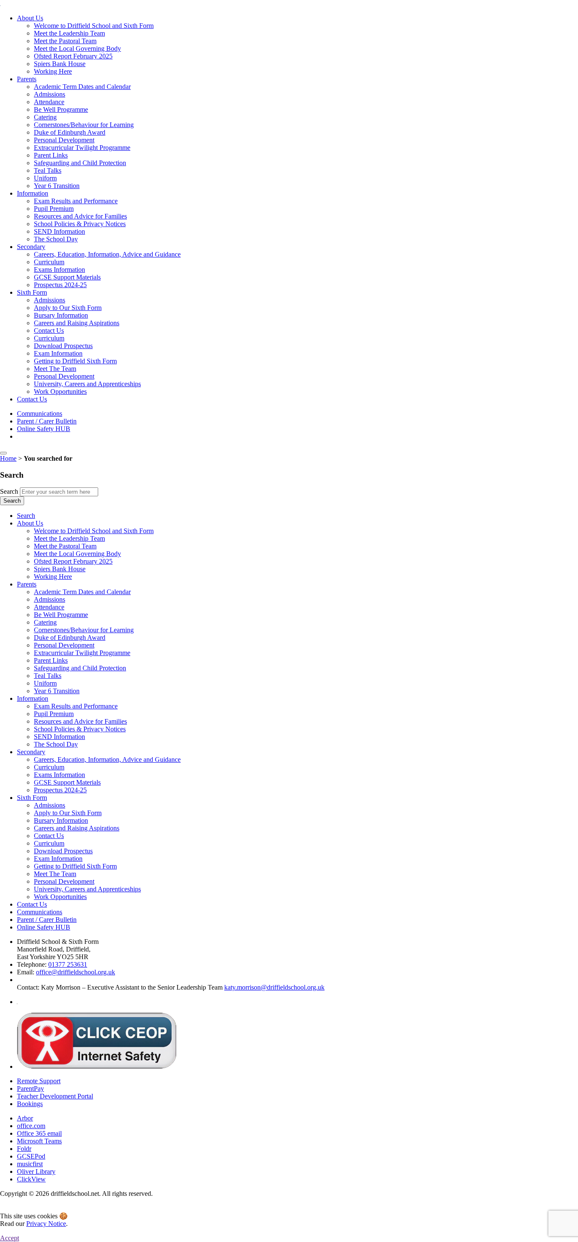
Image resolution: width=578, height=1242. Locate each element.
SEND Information (59, 231)
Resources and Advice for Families (80, 216)
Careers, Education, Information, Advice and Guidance (107, 254)
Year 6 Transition (57, 185)
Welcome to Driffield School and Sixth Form (94, 25)
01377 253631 (67, 964)
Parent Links (51, 155)
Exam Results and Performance (76, 201)
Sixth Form (32, 292)
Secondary (31, 246)
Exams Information (59, 269)
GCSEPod (31, 1156)
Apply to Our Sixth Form (68, 307)
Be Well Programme (61, 109)
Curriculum (49, 262)
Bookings (30, 1103)
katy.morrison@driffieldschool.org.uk (274, 987)
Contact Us (49, 330)
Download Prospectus (63, 345)
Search (9, 491)
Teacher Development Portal (55, 1096)
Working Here (53, 71)
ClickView (31, 1179)
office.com (31, 1125)
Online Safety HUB (43, 428)
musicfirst (30, 1163)
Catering (45, 117)
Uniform (45, 178)
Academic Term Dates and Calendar (82, 86)
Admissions (49, 94)
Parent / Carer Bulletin (47, 421)
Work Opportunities (60, 391)
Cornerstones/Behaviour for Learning (84, 124)
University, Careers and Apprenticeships (87, 383)
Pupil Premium (54, 208)
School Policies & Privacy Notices (80, 223)
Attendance (49, 101)
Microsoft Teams (39, 1141)
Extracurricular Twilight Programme (82, 147)
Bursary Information (61, 315)
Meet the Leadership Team (69, 33)
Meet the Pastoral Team (65, 40)
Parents (26, 79)
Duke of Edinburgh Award (69, 132)
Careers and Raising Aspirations (76, 322)
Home (8, 458)
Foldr (24, 1148)
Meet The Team (55, 368)
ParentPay (30, 1088)
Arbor (25, 1118)
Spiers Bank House (59, 63)
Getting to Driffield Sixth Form (75, 361)
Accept (9, 1238)
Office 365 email (39, 1133)
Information (32, 193)
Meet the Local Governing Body (77, 48)
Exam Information (58, 353)
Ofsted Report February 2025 (73, 56)
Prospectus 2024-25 (60, 284)
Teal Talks (47, 170)
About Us (30, 18)
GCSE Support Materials (67, 277)
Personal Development (64, 140)
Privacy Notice (46, 1223)
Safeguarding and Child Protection (80, 162)
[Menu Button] (3, 453)
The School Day (56, 239)
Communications (39, 413)
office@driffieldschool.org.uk (75, 972)
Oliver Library (36, 1171)
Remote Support (39, 1080)
